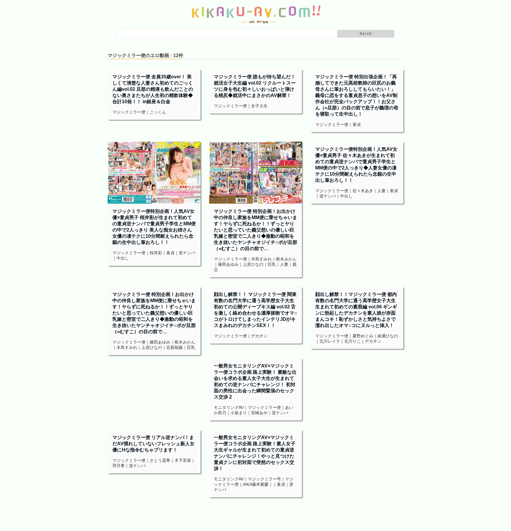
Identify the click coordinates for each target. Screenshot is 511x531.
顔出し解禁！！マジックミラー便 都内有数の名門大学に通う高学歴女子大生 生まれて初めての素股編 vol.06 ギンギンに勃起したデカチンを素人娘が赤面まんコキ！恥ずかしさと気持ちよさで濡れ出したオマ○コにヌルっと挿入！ (356, 310)
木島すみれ (261, 259)
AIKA (247, 484)
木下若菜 (182, 460)
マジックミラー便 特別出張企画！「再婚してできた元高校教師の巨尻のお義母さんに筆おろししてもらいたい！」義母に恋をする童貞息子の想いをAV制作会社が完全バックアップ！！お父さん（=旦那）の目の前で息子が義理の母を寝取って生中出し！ (356, 95)
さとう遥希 (160, 460)
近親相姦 (174, 347)
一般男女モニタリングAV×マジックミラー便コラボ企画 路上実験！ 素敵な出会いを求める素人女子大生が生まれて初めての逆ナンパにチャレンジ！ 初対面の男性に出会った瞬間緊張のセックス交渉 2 (255, 381)
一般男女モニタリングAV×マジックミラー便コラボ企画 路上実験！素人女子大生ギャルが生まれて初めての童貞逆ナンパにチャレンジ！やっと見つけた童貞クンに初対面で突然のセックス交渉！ (254, 453)
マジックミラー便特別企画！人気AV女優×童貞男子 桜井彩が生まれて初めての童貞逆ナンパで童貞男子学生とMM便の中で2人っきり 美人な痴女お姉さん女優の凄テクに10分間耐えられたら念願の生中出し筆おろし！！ (154, 227)
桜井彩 (156, 252)
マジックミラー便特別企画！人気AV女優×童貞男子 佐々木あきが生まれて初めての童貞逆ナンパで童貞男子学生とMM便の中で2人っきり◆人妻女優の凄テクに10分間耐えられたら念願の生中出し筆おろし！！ (356, 165)
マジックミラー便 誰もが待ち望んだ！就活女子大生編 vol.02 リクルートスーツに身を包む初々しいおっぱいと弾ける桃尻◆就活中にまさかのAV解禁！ (255, 86)
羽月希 (118, 465)
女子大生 (259, 105)
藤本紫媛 (260, 484)
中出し (123, 258)
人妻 (284, 264)
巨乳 (272, 264)
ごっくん (158, 112)
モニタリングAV (229, 407)
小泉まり (238, 412)
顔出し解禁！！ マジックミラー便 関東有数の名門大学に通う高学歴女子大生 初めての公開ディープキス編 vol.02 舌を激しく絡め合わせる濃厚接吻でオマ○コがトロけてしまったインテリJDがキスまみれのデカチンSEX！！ (255, 310)
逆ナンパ (187, 252)
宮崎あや (259, 412)
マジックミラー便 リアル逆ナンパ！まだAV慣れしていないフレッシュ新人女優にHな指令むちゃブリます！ (153, 443)
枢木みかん (286, 259)
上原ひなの (253, 264)
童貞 (356, 124)
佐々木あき (362, 190)
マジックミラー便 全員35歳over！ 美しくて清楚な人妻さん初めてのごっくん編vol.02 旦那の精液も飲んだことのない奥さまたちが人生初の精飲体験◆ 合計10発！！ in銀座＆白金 (152, 89)
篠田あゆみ (228, 264)
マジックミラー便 (128, 112)
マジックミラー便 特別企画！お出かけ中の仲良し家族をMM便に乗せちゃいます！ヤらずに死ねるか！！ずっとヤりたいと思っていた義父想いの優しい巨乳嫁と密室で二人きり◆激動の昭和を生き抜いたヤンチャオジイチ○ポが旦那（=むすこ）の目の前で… (255, 230)
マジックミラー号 (264, 479)
